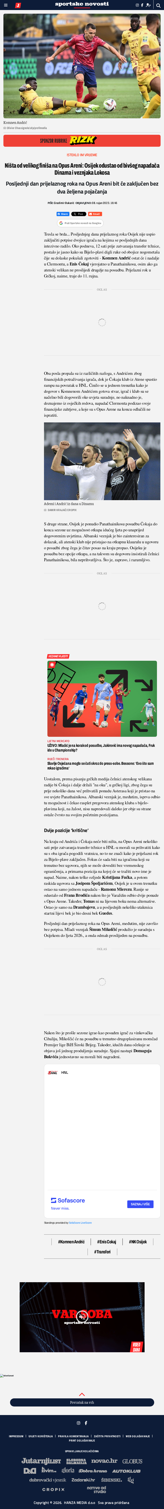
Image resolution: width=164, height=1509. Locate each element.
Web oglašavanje (138, 1436)
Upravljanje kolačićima (82, 1451)
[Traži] (158, 6)
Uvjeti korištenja (41, 1436)
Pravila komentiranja (73, 1436)
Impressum (16, 1436)
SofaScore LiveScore (80, 1222)
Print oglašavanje (82, 1440)
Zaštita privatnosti (107, 1436)
